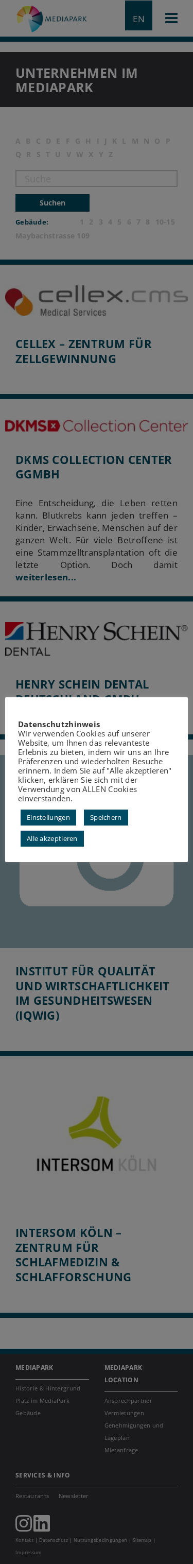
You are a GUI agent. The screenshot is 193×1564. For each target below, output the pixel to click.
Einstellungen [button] (48, 817)
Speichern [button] (106, 817)
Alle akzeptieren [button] (52, 838)
